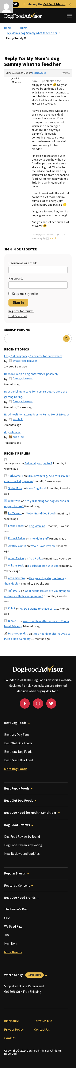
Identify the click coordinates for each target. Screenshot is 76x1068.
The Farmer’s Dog (15, 909)
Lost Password (17, 316)
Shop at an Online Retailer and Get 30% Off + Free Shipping (24, 989)
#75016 (66, 73)
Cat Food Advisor (54, 4)
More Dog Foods (15, 769)
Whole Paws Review (42, 546)
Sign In (18, 302)
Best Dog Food (17, 735)
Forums (22, 28)
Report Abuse (39, 73)
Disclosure (11, 1021)
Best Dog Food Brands (20, 898)
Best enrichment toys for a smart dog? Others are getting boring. (35, 394)
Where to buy (23, 975)
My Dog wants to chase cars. (38, 609)
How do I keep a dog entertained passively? (32, 374)
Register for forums (21, 311)
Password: (15, 278)
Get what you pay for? (38, 463)
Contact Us (42, 1029)
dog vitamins (12, 432)
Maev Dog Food (36, 488)
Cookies (10, 1038)
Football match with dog (43, 566)
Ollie (7, 918)
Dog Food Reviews (17, 825)
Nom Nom (10, 943)
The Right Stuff (39, 539)
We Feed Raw (13, 926)
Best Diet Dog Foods (18, 800)
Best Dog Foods (15, 723)
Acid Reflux (36, 559)
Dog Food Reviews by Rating (23, 845)
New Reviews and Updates (22, 854)
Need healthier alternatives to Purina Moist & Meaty (36, 415)
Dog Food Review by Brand (22, 837)
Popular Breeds (15, 873)
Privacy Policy (13, 1029)
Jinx (7, 935)
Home (8, 28)
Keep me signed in (25, 293)
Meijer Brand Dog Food (40, 513)
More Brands (13, 952)
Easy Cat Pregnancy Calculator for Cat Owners (33, 356)
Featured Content (17, 885)
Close (70, 4)
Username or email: (22, 263)
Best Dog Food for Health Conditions (30, 813)
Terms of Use (43, 1021)
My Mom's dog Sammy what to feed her (32, 33)
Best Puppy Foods (16, 788)
